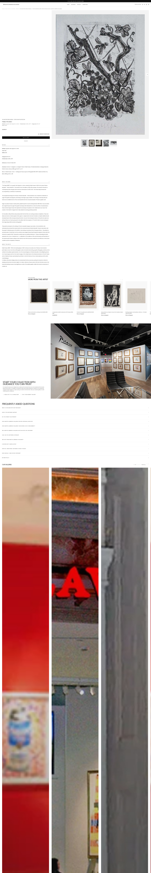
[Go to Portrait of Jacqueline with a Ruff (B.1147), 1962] (88, 295)
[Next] (122, 280)
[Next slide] (148, 464)
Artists (79, 4)
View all (144, 464)
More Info (4, 125)
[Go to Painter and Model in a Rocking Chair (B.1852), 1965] (39, 295)
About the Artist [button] (6, 244)
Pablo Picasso (7, 122)
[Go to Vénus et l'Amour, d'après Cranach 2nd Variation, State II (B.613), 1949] (112, 295)
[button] (138, 4)
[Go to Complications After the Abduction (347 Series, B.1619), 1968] (63, 295)
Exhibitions (85, 4)
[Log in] (146, 4)
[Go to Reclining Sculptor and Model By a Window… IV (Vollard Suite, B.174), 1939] (136, 295)
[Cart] (148, 4)
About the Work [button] (6, 181)
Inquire (26, 140)
